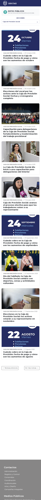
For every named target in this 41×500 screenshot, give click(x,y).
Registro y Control (12, 474)
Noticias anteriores (11, 368)
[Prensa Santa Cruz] (10, 3)
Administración (10, 471)
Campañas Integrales (13, 489)
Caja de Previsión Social (11, 21)
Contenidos (9, 477)
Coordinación (10, 480)
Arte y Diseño (10, 486)
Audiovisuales (10, 483)
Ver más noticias (30, 368)
